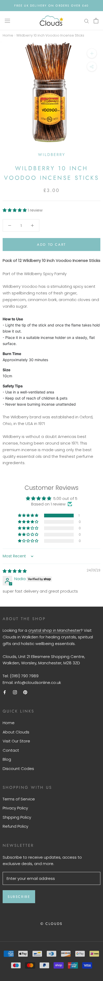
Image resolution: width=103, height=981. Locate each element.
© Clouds (51, 923)
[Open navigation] (7, 21)
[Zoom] (91, 53)
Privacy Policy (15, 808)
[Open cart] (96, 20)
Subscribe (19, 896)
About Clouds (16, 732)
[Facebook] (5, 692)
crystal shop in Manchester (54, 630)
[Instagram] (15, 692)
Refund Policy (15, 826)
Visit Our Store (16, 741)
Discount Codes (18, 768)
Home (8, 35)
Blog (7, 759)
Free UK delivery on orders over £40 (51, 5)
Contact (11, 750)
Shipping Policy (17, 817)
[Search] (86, 20)
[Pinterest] (25, 692)
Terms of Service (19, 799)
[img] (15, 571)
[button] (15, 210)
